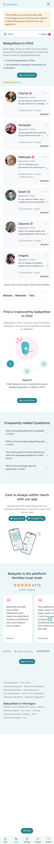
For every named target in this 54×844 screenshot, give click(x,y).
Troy (25, 717)
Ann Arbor (26, 710)
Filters (45, 34)
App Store (18, 518)
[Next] (50, 619)
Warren (40, 707)
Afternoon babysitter (34, 686)
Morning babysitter (13, 686)
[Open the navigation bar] (48, 4)
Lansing (36, 710)
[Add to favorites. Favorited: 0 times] (46, 125)
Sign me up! (27, 661)
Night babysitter (31, 690)
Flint (34, 714)
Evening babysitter (13, 690)
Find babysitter (11, 683)
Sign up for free (27, 75)
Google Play (37, 518)
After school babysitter (33, 693)
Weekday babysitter (13, 697)
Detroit (7, 707)
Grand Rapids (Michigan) (24, 707)
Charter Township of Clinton (17, 714)
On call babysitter (12, 693)
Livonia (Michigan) (12, 717)
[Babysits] (10, 4)
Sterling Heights (11, 710)
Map (28, 830)
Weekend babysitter (34, 697)
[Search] (5, 34)
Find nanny (25, 683)
